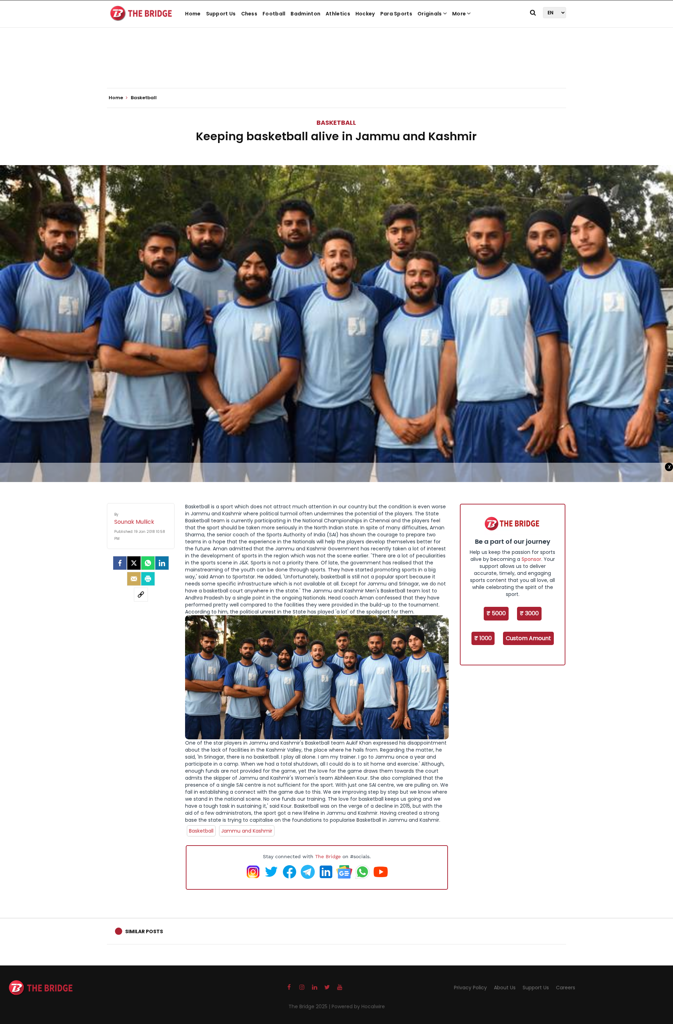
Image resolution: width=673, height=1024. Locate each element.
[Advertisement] (336, 66)
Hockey (365, 13)
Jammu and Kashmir (246, 830)
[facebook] (120, 563)
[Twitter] (134, 563)
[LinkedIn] (162, 563)
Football (274, 13)
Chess (249, 13)
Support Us (221, 13)
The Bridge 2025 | (310, 1006)
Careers (565, 987)
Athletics (338, 13)
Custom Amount (528, 638)
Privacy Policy (470, 987)
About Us (505, 987)
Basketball (336, 122)
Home (192, 13)
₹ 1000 (483, 638)
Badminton (305, 13)
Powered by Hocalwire (358, 1006)
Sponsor (531, 559)
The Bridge (328, 856)
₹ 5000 (496, 613)
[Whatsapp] (148, 563)
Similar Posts (144, 931)
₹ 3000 (529, 613)
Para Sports (396, 13)
